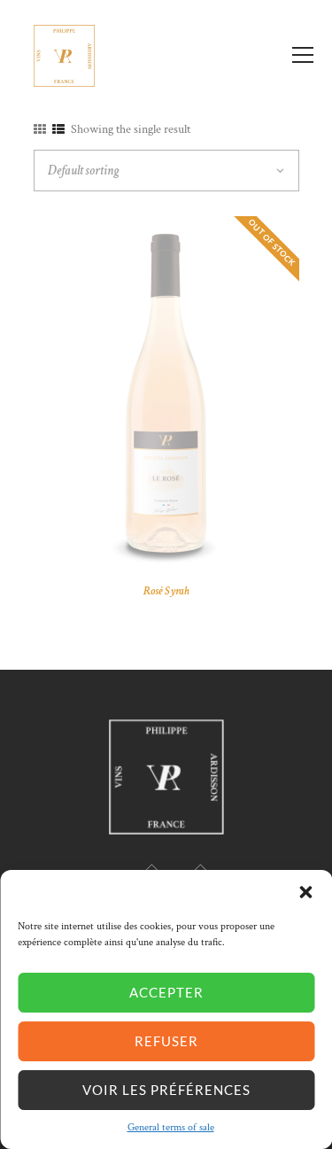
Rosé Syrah (166, 591)
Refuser (166, 1041)
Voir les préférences (166, 1090)
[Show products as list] (58, 130)
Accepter (166, 992)
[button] (305, 892)
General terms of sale (170, 1127)
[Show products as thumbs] (40, 130)
